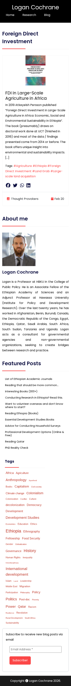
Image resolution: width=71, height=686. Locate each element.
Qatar (22, 606)
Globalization (21, 544)
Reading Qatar (14, 441)
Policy (36, 592)
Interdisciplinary (12, 563)
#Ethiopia (40, 166)
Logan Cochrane (35, 7)
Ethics (33, 524)
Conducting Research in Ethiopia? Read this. (34, 397)
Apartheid (33, 480)
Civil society (36, 487)
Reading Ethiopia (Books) (21, 413)
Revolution (21, 612)
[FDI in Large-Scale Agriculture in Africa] (35, 70)
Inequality (27, 557)
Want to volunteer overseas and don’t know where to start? (34, 405)
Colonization (12, 499)
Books (9, 486)
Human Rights (13, 557)
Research (29, 15)
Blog (47, 15)
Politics (11, 599)
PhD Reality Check (16, 448)
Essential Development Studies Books (29, 419)
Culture (32, 499)
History (30, 550)
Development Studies (22, 517)
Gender (9, 544)
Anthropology (16, 480)
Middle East (11, 586)
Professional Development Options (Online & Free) (34, 433)
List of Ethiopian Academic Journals (28, 379)
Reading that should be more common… (32, 385)
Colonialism (34, 493)
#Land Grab (41, 171)
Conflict (23, 499)
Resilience (10, 613)
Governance (13, 551)
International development (17, 571)
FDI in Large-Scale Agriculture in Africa (26, 95)
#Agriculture (22, 166)
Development (14, 511)
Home (10, 15)
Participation (12, 592)
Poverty (35, 600)
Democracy (34, 504)
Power (11, 606)
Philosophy (25, 592)
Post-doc (24, 599)
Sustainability (12, 623)
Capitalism (22, 486)
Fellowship (13, 538)
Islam (8, 581)
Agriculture (22, 472)
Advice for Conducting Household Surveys (32, 426)
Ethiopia (13, 530)
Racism (32, 606)
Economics (10, 524)
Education (23, 524)
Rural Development (14, 618)
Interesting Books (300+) (21, 391)
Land (16, 581)
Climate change (15, 493)
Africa (10, 473)
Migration (24, 586)
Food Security (31, 538)
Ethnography (31, 531)
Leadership (25, 581)
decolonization (15, 504)
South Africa (30, 618)
